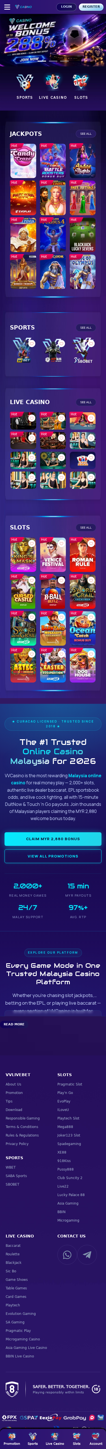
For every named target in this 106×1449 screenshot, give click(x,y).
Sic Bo (11, 1271)
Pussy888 (65, 1169)
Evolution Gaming (21, 1314)
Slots (64, 1074)
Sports (14, 1158)
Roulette (13, 1254)
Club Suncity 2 (70, 1178)
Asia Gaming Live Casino (26, 1348)
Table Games (16, 1288)
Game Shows (17, 1280)
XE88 (61, 1152)
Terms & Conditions (22, 1127)
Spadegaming (69, 1144)
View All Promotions (53, 856)
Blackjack (13, 1263)
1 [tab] (42, 61)
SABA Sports (16, 1176)
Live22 (63, 1186)
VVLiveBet (18, 1074)
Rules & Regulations (22, 1135)
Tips (9, 1101)
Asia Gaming (68, 1203)
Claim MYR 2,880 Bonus (53, 838)
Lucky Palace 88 (71, 1195)
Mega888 (65, 1127)
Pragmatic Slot (69, 1084)
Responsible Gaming (23, 1118)
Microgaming (68, 1220)
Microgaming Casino (23, 1339)
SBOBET (12, 1184)
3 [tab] (64, 61)
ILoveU (63, 1110)
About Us (13, 1084)
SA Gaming (15, 1322)
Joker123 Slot (68, 1135)
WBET (11, 1167)
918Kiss (64, 1161)
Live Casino (20, 1236)
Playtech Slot (68, 1118)
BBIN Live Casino (20, 1356)
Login (66, 7)
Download (14, 1110)
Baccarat (13, 1246)
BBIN (61, 1212)
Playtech (13, 1305)
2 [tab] (53, 61)
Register (91, 7)
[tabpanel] (53, 40)
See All (86, 133)
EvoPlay (63, 1101)
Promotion (14, 1093)
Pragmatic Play (18, 1331)
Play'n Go (65, 1093)
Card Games (16, 1297)
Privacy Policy (17, 1144)
